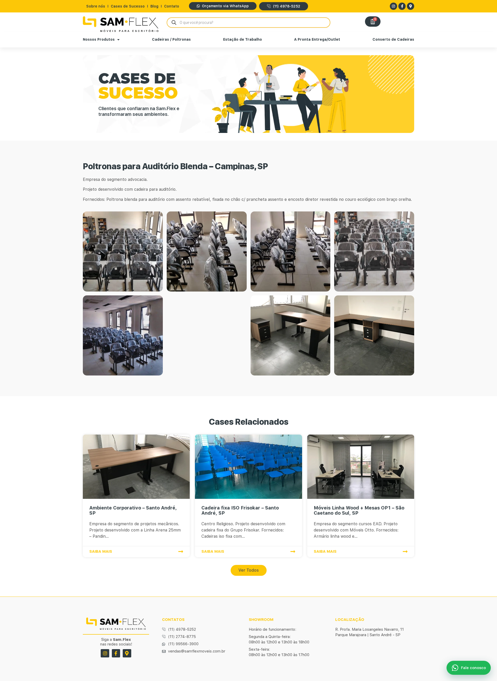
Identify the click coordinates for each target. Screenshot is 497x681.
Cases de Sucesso (128, 6)
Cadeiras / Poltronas (171, 39)
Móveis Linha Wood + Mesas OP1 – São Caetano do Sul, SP (359, 510)
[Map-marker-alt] (410, 6)
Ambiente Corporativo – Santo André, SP (133, 510)
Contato (171, 6)
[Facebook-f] (402, 6)
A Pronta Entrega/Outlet (317, 39)
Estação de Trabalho (242, 39)
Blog (154, 6)
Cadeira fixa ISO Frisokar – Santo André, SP (240, 510)
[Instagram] (393, 6)
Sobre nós (95, 6)
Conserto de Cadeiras (393, 39)
